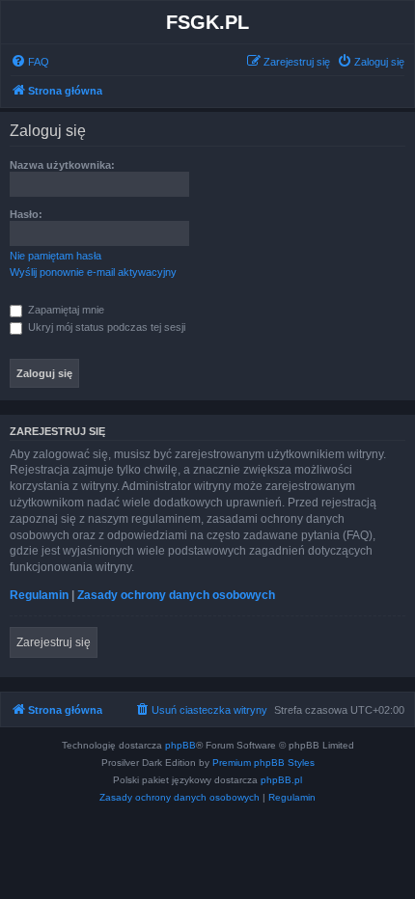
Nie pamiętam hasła (55, 255)
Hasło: (26, 214)
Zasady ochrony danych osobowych (176, 595)
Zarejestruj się (53, 642)
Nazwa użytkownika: (62, 165)
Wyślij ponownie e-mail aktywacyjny (93, 272)
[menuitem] (30, 61)
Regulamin (39, 595)
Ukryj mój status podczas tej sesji (105, 327)
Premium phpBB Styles (263, 762)
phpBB (180, 745)
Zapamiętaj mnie (64, 309)
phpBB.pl (281, 780)
